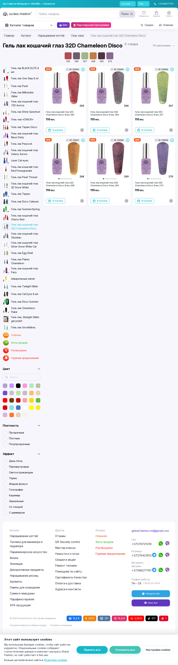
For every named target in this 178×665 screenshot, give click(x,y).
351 (106, 618)
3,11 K (91, 618)
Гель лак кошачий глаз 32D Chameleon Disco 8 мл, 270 (149, 184)
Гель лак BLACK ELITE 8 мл (25, 70)
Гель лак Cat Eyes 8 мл (24, 294)
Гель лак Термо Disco (24, 127)
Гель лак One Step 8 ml (24, 78)
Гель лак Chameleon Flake (23, 310)
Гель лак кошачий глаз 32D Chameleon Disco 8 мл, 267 (149, 113)
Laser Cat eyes (19, 160)
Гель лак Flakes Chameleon (20, 261)
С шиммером (17, 512)
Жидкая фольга (18, 483)
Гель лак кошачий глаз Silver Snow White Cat (24, 244)
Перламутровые (19, 466)
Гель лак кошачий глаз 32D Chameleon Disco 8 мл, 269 (104, 184)
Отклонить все (125, 649)
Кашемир (14, 495)
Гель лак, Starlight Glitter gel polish (25, 319)
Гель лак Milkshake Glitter (22, 94)
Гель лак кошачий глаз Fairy (24, 270)
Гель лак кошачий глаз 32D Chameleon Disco (24, 226)
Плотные (14, 438)
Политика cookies (55, 660)
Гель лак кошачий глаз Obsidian (24, 235)
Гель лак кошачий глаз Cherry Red (24, 217)
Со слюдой (16, 506)
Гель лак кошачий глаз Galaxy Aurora (24, 152)
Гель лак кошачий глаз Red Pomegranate (24, 168)
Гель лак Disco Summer (24, 301)
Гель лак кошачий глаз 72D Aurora (24, 103)
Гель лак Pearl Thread (24, 177)
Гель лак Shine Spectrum (25, 111)
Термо (13, 478)
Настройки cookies (158, 649)
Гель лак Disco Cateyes (25, 201)
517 (154, 618)
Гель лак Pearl (19, 86)
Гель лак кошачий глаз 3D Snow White (24, 185)
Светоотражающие (21, 472)
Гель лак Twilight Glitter (24, 286)
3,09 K (138, 618)
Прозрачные (16, 432)
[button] (164, 46)
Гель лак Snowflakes (23, 327)
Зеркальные (16, 501)
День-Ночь (16, 460)
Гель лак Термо (20, 193)
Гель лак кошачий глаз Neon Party (24, 135)
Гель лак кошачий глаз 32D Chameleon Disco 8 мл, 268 (60, 184)
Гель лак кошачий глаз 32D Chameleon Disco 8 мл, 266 (104, 113)
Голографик (16, 489)
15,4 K (121, 618)
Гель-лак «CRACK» (22, 119)
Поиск (125, 13)
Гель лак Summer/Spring (25, 209)
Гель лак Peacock (21, 143)
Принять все (92, 649)
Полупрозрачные (19, 444)
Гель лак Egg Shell (22, 252)
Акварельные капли (23, 278)
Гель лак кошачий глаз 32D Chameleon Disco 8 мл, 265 (60, 113)
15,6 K (76, 618)
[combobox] (86, 14)
